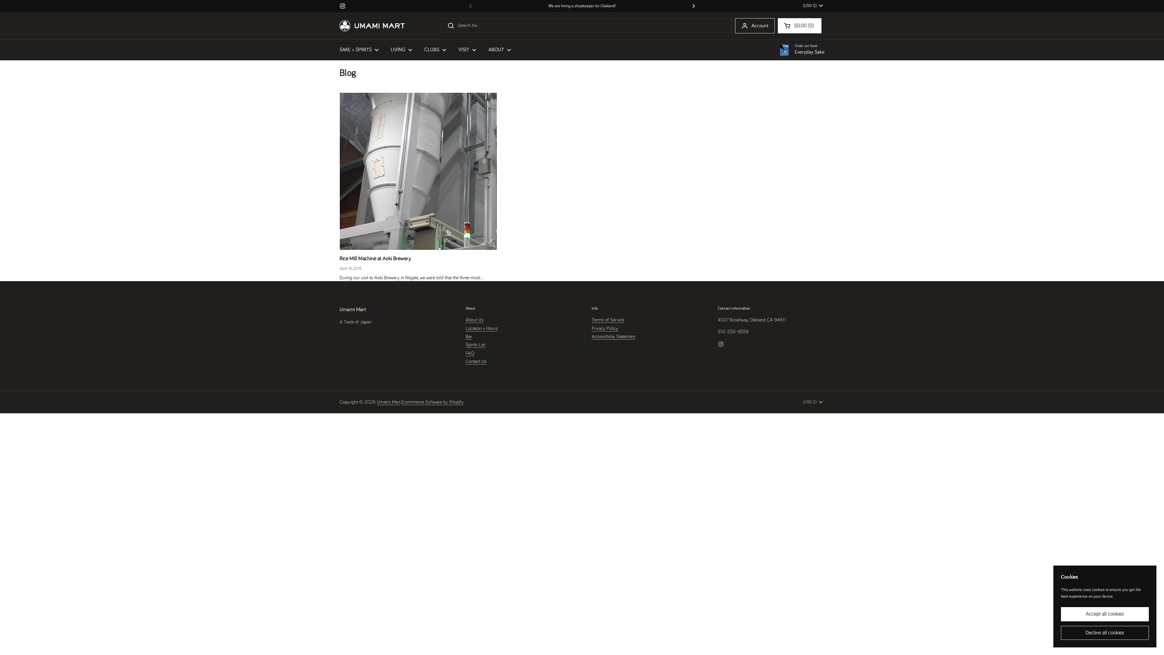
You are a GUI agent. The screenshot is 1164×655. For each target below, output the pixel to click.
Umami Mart (388, 402)
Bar (469, 336)
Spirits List (475, 344)
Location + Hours (482, 328)
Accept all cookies (1105, 614)
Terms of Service (608, 319)
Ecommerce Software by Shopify (432, 402)
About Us (474, 319)
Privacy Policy (605, 328)
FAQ (470, 353)
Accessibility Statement (613, 336)
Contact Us (476, 361)
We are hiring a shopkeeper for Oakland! (582, 6)
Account (759, 26)
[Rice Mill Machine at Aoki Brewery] (418, 171)
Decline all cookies (1104, 633)
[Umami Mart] (372, 25)
